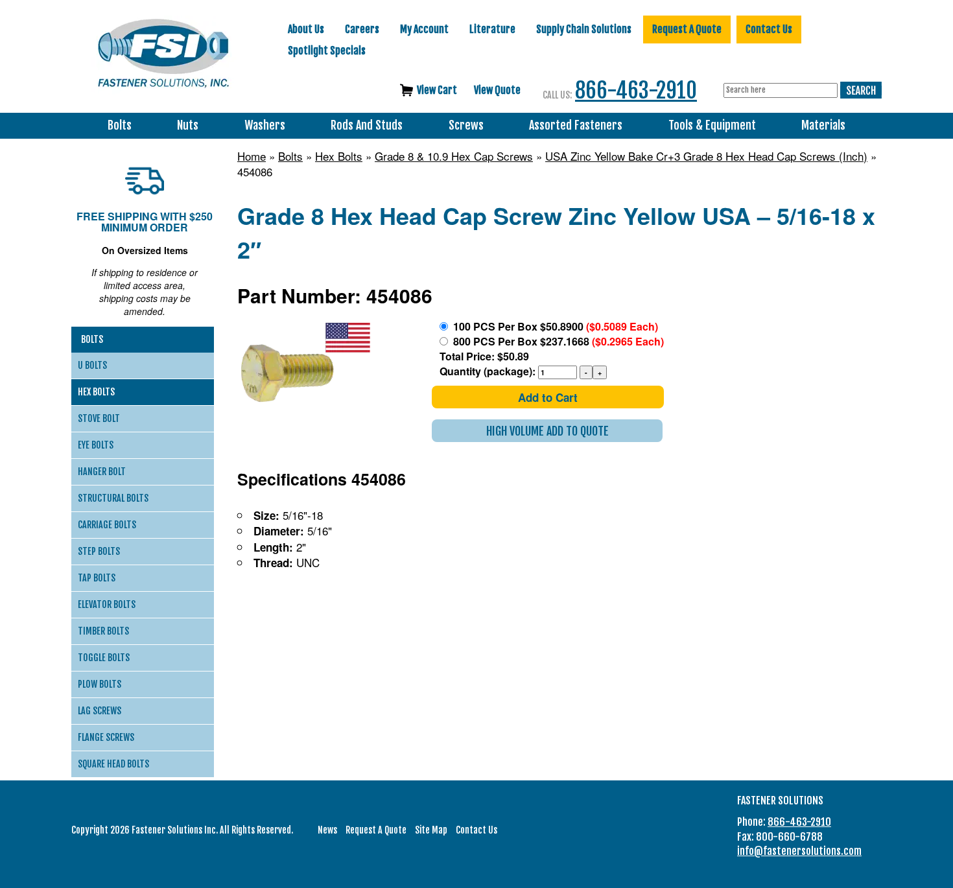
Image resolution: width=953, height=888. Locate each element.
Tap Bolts (96, 577)
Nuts (187, 125)
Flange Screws (106, 737)
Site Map (431, 829)
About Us (306, 29)
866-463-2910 (636, 90)
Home (251, 156)
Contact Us (769, 29)
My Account (424, 29)
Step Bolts (99, 551)
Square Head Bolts (113, 763)
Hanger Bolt (102, 471)
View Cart (437, 90)
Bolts (120, 125)
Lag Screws (99, 710)
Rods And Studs (367, 125)
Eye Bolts (95, 444)
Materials (823, 125)
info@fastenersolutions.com (799, 851)
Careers (362, 29)
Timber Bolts (103, 631)
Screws (466, 125)
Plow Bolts (99, 684)
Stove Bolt (99, 418)
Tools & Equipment (712, 125)
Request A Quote (687, 29)
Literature (492, 29)
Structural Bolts (113, 498)
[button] (547, 430)
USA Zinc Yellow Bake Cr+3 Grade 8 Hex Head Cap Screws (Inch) (706, 156)
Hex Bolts (338, 156)
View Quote (497, 90)
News (327, 829)
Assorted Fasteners (575, 125)
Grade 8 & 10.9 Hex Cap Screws (454, 156)
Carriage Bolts (107, 524)
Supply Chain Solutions (583, 29)
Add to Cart (548, 397)
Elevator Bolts (106, 604)
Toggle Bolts (104, 657)
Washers (264, 125)
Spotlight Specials (327, 50)
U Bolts (92, 365)
